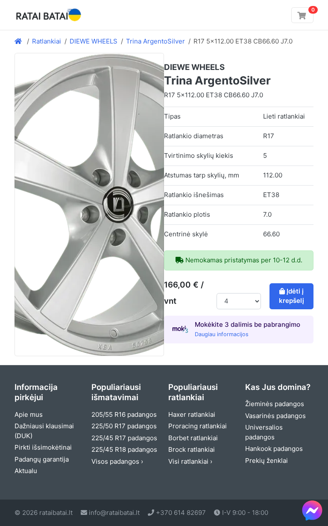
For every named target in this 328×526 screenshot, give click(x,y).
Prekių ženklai (266, 460)
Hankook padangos (274, 449)
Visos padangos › (117, 461)
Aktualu (26, 471)
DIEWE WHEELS (93, 41)
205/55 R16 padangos (124, 414)
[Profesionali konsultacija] (312, 510)
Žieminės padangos (274, 404)
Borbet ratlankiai (193, 438)
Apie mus (29, 414)
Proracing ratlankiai (197, 426)
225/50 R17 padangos (124, 426)
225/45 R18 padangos (124, 449)
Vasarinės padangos (275, 416)
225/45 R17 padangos (124, 438)
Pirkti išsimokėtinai (43, 447)
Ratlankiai (46, 41)
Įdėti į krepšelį (291, 296)
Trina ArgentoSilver (155, 41)
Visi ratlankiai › (190, 461)
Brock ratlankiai (191, 449)
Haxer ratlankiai (191, 414)
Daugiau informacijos (222, 334)
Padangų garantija (42, 459)
